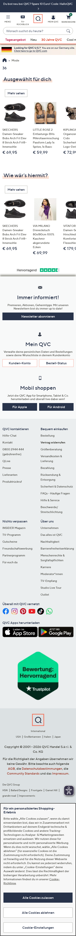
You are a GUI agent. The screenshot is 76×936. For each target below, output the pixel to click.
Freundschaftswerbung (17, 548)
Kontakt (7, 442)
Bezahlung (47, 468)
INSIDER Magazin (14, 528)
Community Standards (23, 773)
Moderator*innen (52, 574)
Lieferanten (9, 474)
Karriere (46, 567)
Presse (6, 468)
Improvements (27, 795)
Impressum (60, 773)
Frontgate (36, 790)
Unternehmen (50, 528)
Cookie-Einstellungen (38, 927)
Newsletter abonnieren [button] (38, 316)
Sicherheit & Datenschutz (57, 486)
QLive (6, 461)
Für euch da (9, 562)
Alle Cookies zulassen (38, 898)
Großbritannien (32, 736)
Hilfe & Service (50, 500)
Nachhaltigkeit (50, 541)
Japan (57, 736)
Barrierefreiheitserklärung (57, 548)
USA (18, 736)
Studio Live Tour (51, 587)
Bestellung (48, 435)
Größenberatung (51, 449)
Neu (33, 40)
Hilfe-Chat (9, 435)
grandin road (9, 795)
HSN (5, 790)
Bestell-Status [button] (56, 363)
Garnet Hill (51, 790)
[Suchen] (69, 31)
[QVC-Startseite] (4, 60)
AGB (11, 768)
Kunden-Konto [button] (20, 363)
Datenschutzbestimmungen (42, 768)
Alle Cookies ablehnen (38, 913)
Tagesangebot (15, 40)
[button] (7, 20)
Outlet (45, 594)
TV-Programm (11, 534)
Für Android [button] (56, 407)
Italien (47, 736)
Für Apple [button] (19, 407)
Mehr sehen (16, 93)
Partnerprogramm (13, 555)
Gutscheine (9, 541)
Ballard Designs (19, 790)
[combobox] (34, 31)
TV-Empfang (49, 580)
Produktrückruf (12, 481)
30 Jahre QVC (51, 40)
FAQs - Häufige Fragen (55, 493)
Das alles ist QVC (51, 534)
